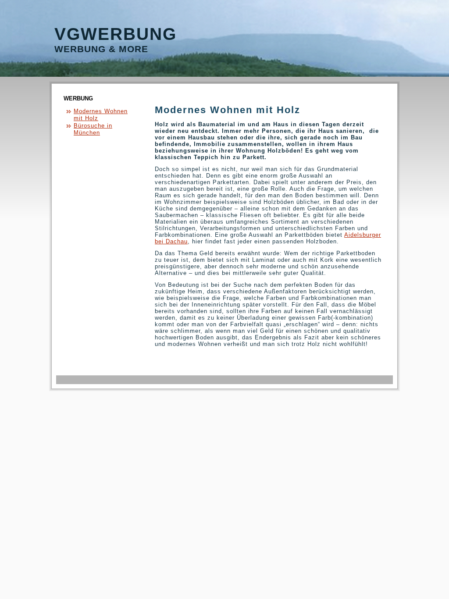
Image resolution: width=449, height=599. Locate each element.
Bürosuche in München (93, 129)
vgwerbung (115, 34)
